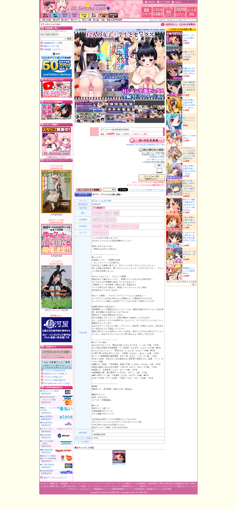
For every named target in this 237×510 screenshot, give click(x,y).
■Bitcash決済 (45, 435)
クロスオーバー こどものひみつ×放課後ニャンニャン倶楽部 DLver (189, 153)
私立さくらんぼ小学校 (101, 201)
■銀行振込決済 (46, 450)
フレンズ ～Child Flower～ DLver (189, 254)
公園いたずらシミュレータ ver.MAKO (189, 54)
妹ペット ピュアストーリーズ (189, 120)
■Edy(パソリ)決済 (47, 456)
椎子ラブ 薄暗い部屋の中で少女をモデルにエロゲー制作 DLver (189, 205)
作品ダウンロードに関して (55, 374)
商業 (60, 43)
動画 (107, 226)
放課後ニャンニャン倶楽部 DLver (189, 270)
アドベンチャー (100, 233)
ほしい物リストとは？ (156, 159)
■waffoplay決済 (46, 471)
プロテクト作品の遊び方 (54, 380)
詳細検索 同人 (49, 43)
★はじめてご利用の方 (157, 20)
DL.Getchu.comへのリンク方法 (57, 383)
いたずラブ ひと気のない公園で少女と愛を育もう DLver (189, 237)
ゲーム (135, 226)
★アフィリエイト (189, 20)
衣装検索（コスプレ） (53, 49)
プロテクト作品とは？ (53, 377)
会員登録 (151, 2)
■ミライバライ (46, 429)
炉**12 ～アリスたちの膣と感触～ (189, 38)
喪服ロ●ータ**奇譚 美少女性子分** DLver (189, 71)
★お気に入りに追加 (174, 20)
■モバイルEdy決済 (48, 458)
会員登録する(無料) (157, 157)
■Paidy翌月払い (47, 422)
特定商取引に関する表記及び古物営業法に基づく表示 (145, 145)
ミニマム (97, 213)
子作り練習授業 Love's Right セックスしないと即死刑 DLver (189, 87)
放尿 (116, 213)
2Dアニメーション (120, 226)
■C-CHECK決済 (47, 464)
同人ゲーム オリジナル (104, 220)
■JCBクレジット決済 (49, 391)
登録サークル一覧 (51, 46)
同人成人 (97, 226)
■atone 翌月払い (47, 416)
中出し (108, 213)
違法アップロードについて (55, 478)
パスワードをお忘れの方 (54, 370)
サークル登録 (165, 2)
